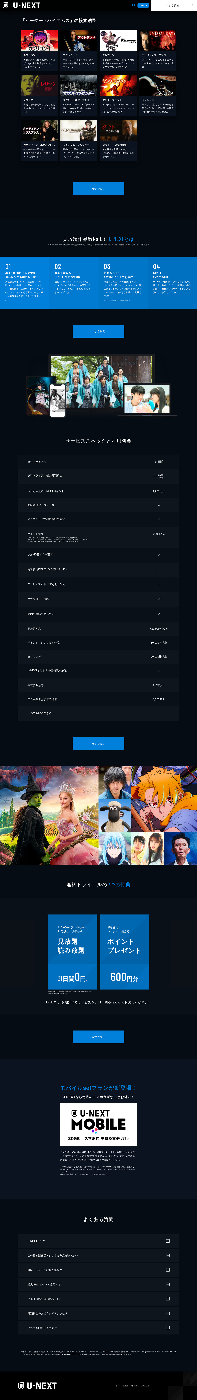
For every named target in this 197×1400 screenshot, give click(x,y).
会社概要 (125, 1385)
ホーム (118, 1385)
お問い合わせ (145, 1385)
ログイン (143, 5)
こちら (66, 541)
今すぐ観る (172, 5)
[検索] (133, 5)
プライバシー (135, 1385)
